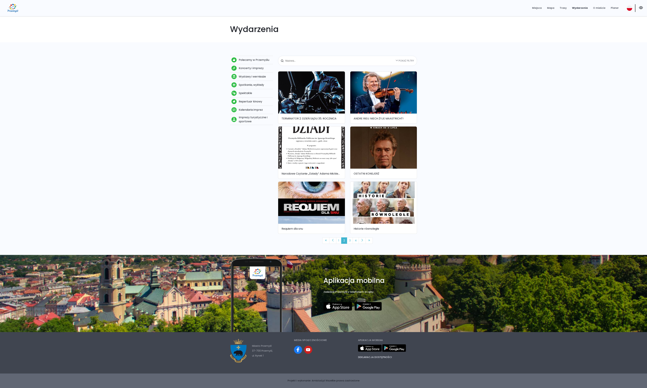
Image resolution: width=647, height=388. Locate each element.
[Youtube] (308, 350)
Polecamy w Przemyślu (254, 60)
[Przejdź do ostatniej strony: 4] (369, 240)
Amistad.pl (318, 380)
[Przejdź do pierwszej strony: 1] (325, 240)
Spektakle (245, 93)
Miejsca (537, 8)
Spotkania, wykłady (251, 85)
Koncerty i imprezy (251, 68)
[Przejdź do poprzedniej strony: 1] (332, 240)
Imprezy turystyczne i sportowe (253, 119)
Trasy (563, 8)
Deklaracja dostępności (375, 357)
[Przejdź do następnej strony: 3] (362, 240)
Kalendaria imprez (251, 110)
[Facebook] (298, 350)
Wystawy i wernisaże (252, 77)
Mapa (550, 8)
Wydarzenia (580, 8)
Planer (615, 8)
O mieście (599, 8)
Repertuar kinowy (250, 101)
